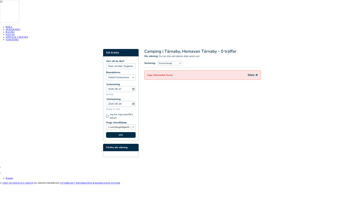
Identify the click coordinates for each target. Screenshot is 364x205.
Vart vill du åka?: (115, 61)
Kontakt (9, 178)
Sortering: (150, 63)
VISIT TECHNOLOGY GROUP (17, 183)
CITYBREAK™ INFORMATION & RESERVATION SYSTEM (90, 183)
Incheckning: (113, 84)
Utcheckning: (113, 99)
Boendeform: (113, 72)
